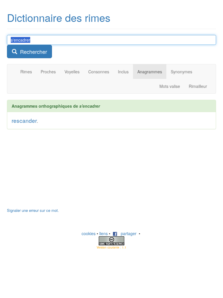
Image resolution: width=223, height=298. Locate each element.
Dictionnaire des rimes (58, 17)
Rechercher (32, 51)
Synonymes (181, 71)
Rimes (26, 71)
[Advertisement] (50, 171)
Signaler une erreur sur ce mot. (33, 210)
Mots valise (169, 86)
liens (103, 233)
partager (126, 233)
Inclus (123, 71)
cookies (89, 233)
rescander (24, 120)
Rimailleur (198, 86)
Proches (48, 71)
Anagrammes (149, 71)
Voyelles (72, 71)
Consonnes (98, 71)
